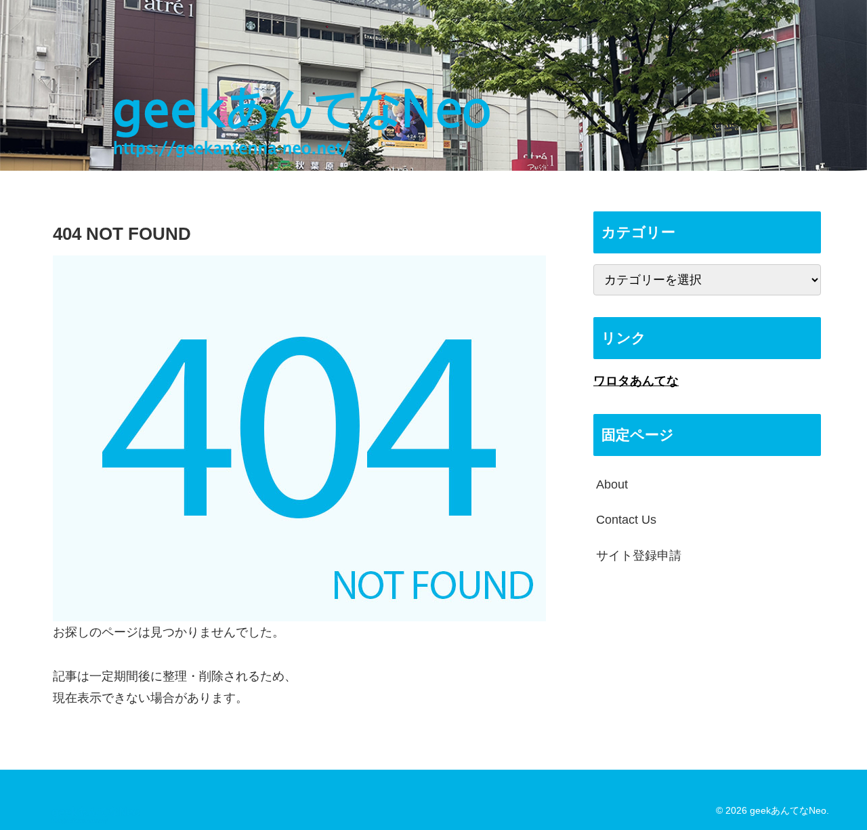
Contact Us (626, 519)
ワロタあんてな (636, 381)
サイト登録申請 (638, 555)
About (612, 484)
